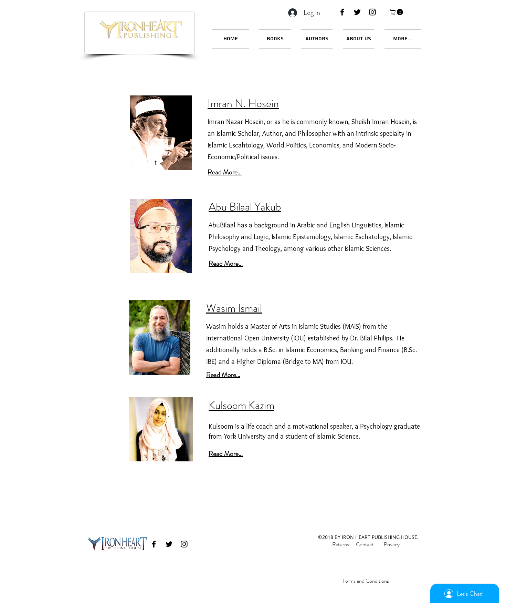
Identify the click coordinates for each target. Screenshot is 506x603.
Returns (340, 544)
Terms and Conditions (365, 581)
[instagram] (372, 12)
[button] (396, 12)
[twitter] (357, 12)
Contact (364, 544)
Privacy (392, 544)
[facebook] (342, 12)
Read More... (226, 263)
